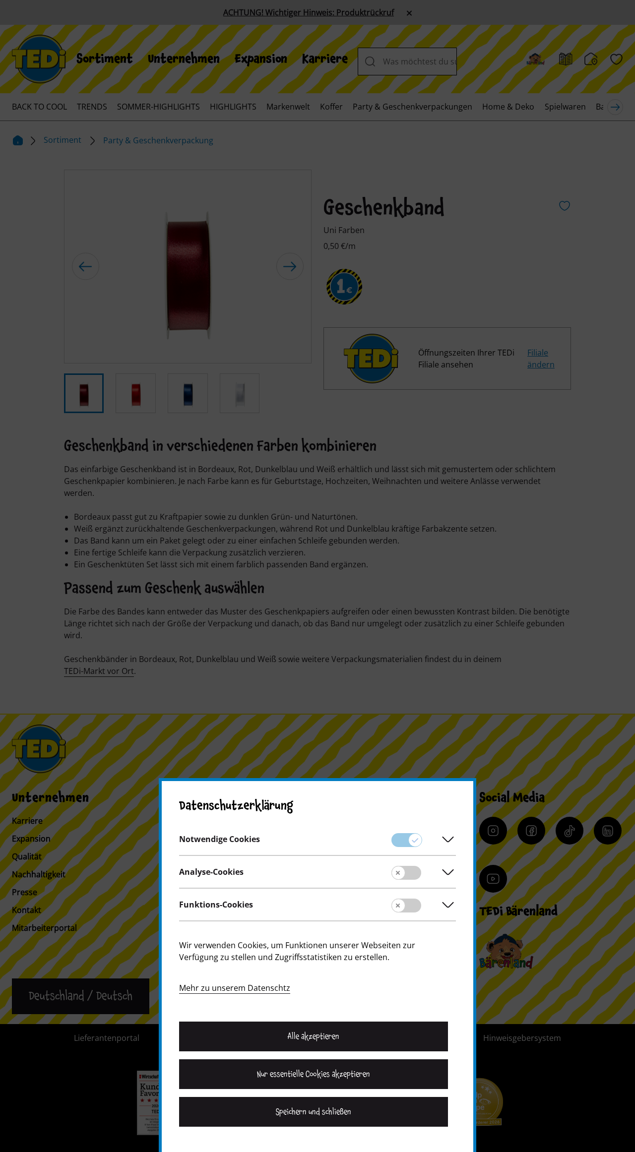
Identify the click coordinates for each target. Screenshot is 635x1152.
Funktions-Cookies (216, 904)
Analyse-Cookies (211, 871)
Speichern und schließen (313, 1112)
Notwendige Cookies (219, 839)
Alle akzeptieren (313, 1036)
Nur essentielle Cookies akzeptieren (313, 1074)
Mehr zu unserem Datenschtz (234, 987)
